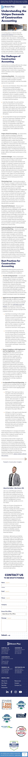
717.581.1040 (5, 662)
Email (5, 591)
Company (4, 604)
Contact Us (18, 685)
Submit (4, 635)
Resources (18, 681)
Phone (5, 598)
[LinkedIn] (7, 692)
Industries (4, 687)
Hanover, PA (18, 648)
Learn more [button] (17, 755)
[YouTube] (20, 692)
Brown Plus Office (6, 611)
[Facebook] (11, 692)
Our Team (4, 683)
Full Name (3, 587)
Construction (13, 462)
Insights (19, 462)
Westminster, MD (20, 667)
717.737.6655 (5, 653)
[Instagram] (15, 692)
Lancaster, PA (5, 657)
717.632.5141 (18, 653)
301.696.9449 (5, 671)
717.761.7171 (5, 652)
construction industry (7, 34)
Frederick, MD (5, 667)
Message (6, 618)
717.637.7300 (19, 652)
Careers (17, 683)
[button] (24, 7)
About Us (4, 681)
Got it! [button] (24, 754)
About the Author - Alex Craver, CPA (13, 488)
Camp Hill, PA (5, 648)
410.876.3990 (19, 671)
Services (3, 685)
